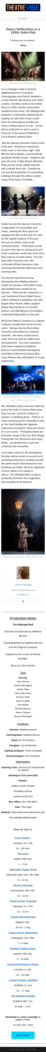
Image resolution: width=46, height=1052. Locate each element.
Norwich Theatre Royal (23, 948)
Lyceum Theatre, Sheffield (23, 980)
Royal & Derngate (23, 885)
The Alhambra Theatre (23, 996)
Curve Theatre (23, 838)
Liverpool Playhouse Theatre (23, 964)
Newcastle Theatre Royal (23, 869)
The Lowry (23, 853)
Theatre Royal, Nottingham (23, 932)
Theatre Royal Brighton (23, 917)
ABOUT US (24, 594)
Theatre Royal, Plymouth (23, 901)
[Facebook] (23, 601)
